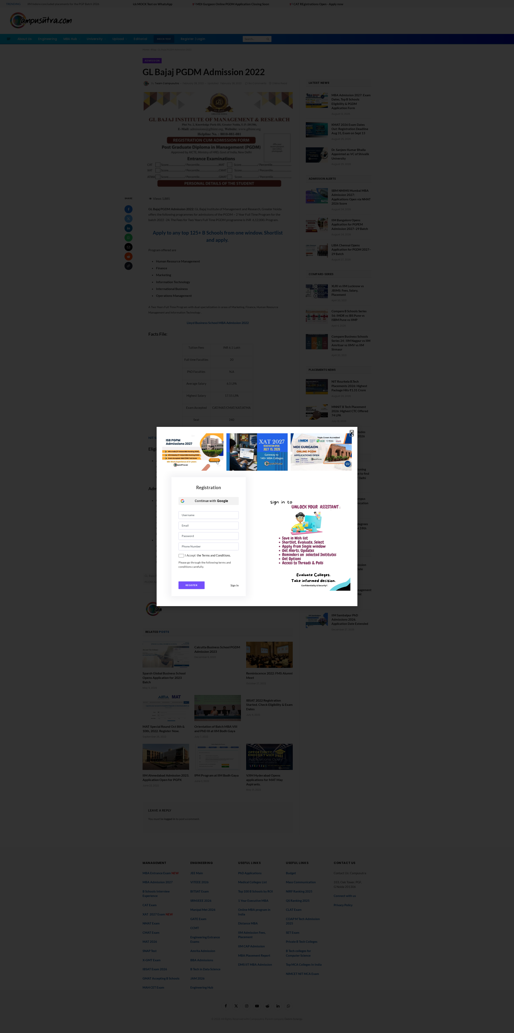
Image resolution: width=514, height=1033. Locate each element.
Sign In (234, 585)
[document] (257, 516)
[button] (351, 433)
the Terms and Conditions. (214, 555)
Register (191, 585)
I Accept (190, 555)
